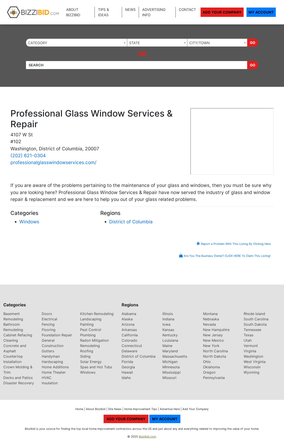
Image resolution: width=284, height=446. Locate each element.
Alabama (129, 313)
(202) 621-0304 (28, 155)
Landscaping (90, 319)
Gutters (48, 351)
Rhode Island (254, 313)
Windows (29, 221)
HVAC (46, 377)
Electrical (49, 319)
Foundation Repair (57, 335)
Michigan (170, 361)
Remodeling (90, 345)
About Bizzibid (73, 12)
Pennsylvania (214, 377)
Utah (248, 340)
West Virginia (255, 361)
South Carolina (256, 319)
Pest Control (90, 329)
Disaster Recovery (18, 383)
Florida (127, 361)
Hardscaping (52, 361)
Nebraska (211, 319)
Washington (253, 356)
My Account (261, 12)
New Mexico (213, 340)
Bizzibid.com (147, 436)
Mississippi (171, 372)
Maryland (170, 351)
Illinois (167, 313)
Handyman (51, 356)
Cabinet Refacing (17, 335)
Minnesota (171, 367)
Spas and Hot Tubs (96, 367)
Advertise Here (170, 409)
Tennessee (252, 329)
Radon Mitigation (94, 340)
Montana (210, 313)
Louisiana (170, 340)
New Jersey (213, 335)
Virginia (250, 351)
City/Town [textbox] (199, 43)
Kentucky (170, 335)
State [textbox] (134, 43)
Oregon (209, 372)
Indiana (168, 319)
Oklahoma (211, 367)
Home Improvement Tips (140, 409)
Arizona (128, 324)
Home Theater (54, 372)
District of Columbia (131, 221)
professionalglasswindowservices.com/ (53, 162)
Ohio (207, 361)
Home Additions (55, 367)
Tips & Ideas (103, 12)
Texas (248, 335)
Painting (87, 324)
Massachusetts (174, 356)
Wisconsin (252, 367)
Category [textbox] (37, 43)
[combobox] (76, 43)
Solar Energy (91, 361)
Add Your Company (222, 12)
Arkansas (129, 329)
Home (79, 409)
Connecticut (132, 345)
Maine (167, 345)
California (130, 335)
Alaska (127, 319)
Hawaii (127, 372)
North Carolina (215, 351)
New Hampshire (216, 329)
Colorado (129, 340)
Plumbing (88, 335)
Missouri (169, 377)
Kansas (168, 329)
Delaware (129, 351)
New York (211, 345)
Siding (85, 356)
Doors (47, 313)
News (130, 9)
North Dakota (214, 356)
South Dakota (255, 324)
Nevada (209, 324)
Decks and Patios (18, 377)
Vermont (251, 345)
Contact (187, 9)
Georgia (128, 367)
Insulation (50, 383)
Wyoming (251, 372)
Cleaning (10, 340)
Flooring (48, 329)
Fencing (48, 324)
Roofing (86, 351)
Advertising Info (154, 12)
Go (252, 42)
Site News (115, 409)
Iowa (166, 324)
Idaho (126, 377)
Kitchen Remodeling (97, 313)
